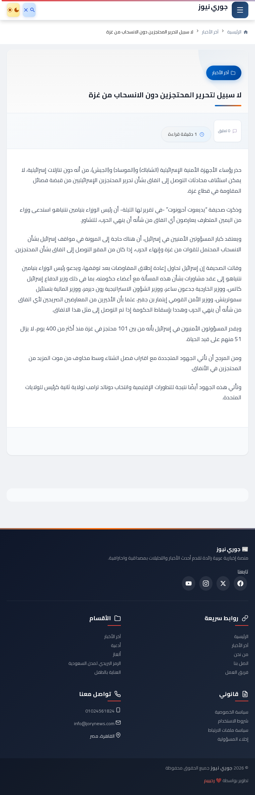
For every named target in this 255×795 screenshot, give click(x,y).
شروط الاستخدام (233, 721)
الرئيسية (241, 636)
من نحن (241, 654)
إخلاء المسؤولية (232, 739)
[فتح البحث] (29, 10)
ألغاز (117, 654)
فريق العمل (236, 672)
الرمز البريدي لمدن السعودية (94, 663)
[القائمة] (240, 10)
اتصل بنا (241, 663)
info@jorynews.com (94, 723)
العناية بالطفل (107, 672)
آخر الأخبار (210, 31)
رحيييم (209, 780)
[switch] (13, 10)
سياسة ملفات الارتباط (228, 730)
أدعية (116, 645)
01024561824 (100, 711)
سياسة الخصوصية (231, 712)
